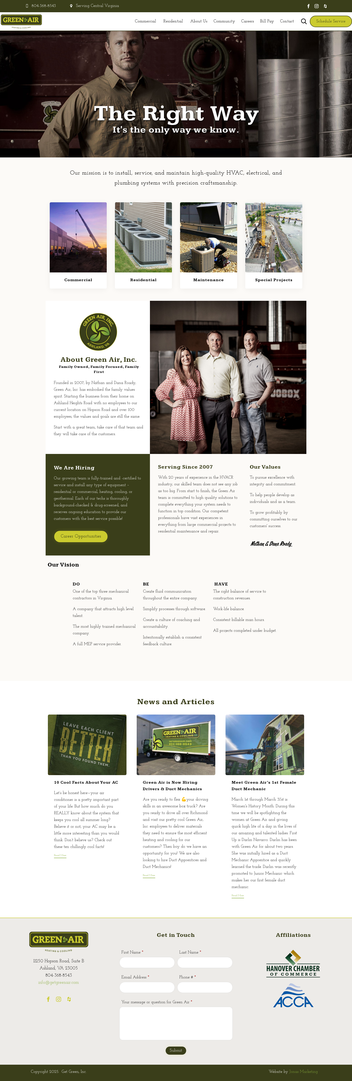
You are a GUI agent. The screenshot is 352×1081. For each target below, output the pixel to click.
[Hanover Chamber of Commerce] (293, 978)
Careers (247, 21)
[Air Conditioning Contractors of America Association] (293, 1007)
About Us (198, 21)
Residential (173, 21)
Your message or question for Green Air (156, 1002)
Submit (176, 1051)
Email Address (135, 977)
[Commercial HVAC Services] (78, 271)
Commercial (145, 21)
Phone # (187, 977)
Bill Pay (267, 21)
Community (224, 21)
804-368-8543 (44, 6)
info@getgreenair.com (58, 982)
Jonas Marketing (303, 1072)
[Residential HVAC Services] (143, 271)
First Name (132, 952)
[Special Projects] (273, 271)
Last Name (190, 952)
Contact (287, 21)
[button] (331, 21)
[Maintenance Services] (208, 271)
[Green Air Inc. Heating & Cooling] (21, 21)
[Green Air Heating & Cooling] (58, 952)
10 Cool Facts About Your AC (86, 782)
